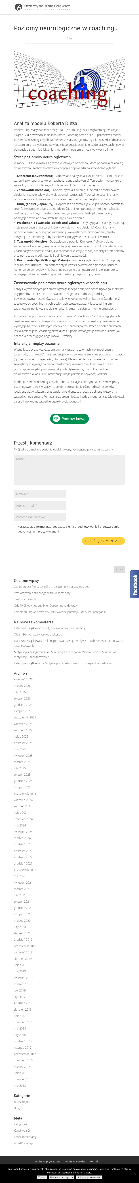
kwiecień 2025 (23, 756)
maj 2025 (20, 749)
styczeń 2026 (22, 698)
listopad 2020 (22, 914)
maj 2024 (20, 825)
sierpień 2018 (23, 1010)
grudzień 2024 (23, 781)
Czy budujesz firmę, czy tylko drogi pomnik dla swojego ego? (52, 587)
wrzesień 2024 (23, 800)
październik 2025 (25, 717)
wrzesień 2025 (23, 724)
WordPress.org (23, 1143)
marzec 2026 (22, 686)
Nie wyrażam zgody (61, 1177)
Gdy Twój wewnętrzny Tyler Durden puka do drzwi (46, 606)
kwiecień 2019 (23, 978)
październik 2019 (25, 946)
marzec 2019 (22, 984)
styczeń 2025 (22, 775)
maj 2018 (20, 1028)
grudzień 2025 (23, 705)
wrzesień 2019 (23, 952)
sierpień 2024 (23, 806)
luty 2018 (20, 1035)
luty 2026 (20, 692)
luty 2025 (20, 768)
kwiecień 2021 (23, 883)
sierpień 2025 (23, 730)
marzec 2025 (22, 762)
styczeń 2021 (22, 901)
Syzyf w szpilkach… (26, 599)
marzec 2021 (22, 889)
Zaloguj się (21, 1124)
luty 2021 (20, 895)
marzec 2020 (22, 921)
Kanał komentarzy (25, 1137)
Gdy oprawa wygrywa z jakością (65, 628)
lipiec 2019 (21, 965)
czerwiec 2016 (23, 1060)
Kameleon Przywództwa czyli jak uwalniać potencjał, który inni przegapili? (60, 612)
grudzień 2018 (23, 1003)
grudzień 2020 (23, 908)
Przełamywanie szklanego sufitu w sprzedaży (42, 593)
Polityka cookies (75, 1161)
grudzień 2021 (23, 863)
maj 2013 (20, 1086)
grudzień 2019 (23, 940)
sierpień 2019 (23, 959)
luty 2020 (20, 927)
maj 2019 (20, 971)
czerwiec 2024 (23, 819)
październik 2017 (25, 1054)
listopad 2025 (22, 711)
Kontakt (95, 1161)
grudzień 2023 (23, 844)
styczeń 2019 (22, 997)
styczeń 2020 (22, 933)
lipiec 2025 (21, 736)
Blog (69, 38)
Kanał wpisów (22, 1131)
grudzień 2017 (23, 1041)
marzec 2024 (22, 838)
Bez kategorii (22, 1102)
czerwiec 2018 (23, 1022)
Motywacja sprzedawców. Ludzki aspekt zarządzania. (78, 663)
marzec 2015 (22, 1067)
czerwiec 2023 (23, 851)
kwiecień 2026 (23, 679)
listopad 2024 (22, 787)
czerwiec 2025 (23, 743)
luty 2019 (20, 990)
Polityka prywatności (48, 1161)
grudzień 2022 (23, 857)
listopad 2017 (22, 1048)
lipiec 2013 (21, 1073)
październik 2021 (25, 870)
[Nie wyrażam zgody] (134, 1174)
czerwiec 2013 (23, 1079)
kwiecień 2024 (23, 832)
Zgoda (41, 1177)
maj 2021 (20, 876)
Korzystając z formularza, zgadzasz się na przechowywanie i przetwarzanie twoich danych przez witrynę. (68, 529)
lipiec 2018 (21, 1016)
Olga (17, 634)
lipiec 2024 (21, 813)
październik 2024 (25, 794)
